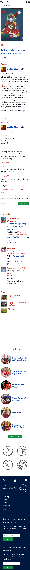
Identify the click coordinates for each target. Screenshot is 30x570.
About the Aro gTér (9, 488)
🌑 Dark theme (8, 510)
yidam (3, 86)
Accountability (8, 491)
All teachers (15, 436)
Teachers (5, 494)
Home (5, 485)
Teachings (6, 497)
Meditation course (9, 505)
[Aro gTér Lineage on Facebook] (4, 480)
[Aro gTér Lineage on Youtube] (26, 480)
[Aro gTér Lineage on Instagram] (15, 480)
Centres (5, 502)
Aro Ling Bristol (12, 69)
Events (5, 500)
